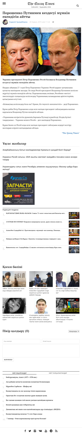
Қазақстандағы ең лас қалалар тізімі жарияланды (26, 391)
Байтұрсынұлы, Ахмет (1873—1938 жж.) (21, 377)
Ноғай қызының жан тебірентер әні (20, 405)
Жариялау (8, 360)
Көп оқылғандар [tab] (19, 373)
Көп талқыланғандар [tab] (58, 373)
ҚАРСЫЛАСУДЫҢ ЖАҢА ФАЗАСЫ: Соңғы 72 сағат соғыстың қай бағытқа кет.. (35, 213)
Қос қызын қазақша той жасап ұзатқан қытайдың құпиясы (29, 400)
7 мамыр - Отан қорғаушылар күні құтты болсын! (26, 418)
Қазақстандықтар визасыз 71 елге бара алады (24, 414)
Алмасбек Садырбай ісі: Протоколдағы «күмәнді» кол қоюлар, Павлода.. (33, 230)
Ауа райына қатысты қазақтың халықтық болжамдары (28, 382)
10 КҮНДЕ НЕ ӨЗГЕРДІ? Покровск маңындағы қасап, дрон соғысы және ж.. (34, 222)
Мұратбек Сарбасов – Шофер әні (19, 386)
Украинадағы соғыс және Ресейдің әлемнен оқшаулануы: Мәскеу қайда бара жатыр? (40, 168)
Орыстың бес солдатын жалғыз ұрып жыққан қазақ (26, 396)
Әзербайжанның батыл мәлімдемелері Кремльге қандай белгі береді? (37, 150)
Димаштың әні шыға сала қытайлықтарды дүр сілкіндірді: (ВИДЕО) (33, 409)
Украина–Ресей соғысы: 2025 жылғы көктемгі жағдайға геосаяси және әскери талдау (40, 158)
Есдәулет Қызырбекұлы (18, 22)
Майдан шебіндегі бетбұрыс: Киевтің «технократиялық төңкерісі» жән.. (33, 239)
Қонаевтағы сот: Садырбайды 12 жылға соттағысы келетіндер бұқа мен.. (34, 247)
